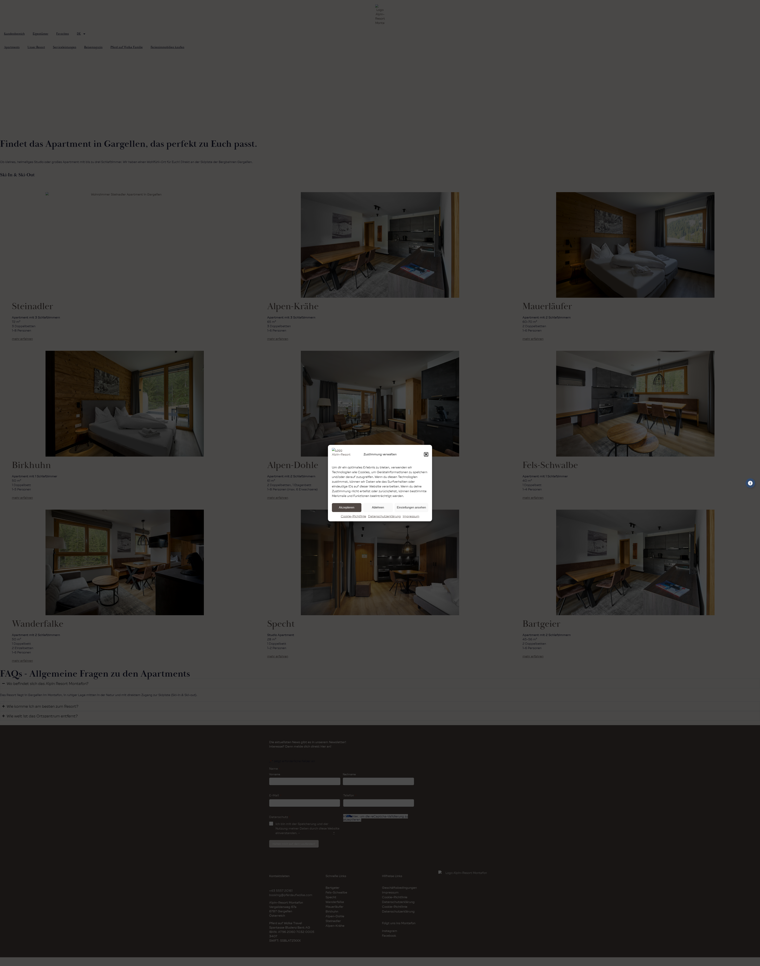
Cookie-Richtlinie (353, 516)
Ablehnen (378, 507)
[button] (426, 454)
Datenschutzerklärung (384, 516)
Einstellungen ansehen (411, 507)
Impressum (411, 516)
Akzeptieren (346, 507)
